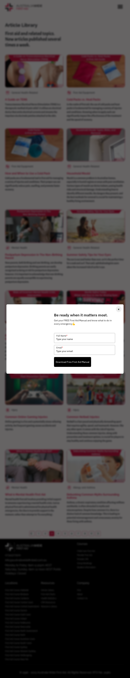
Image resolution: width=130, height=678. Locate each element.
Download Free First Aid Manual (72, 361)
